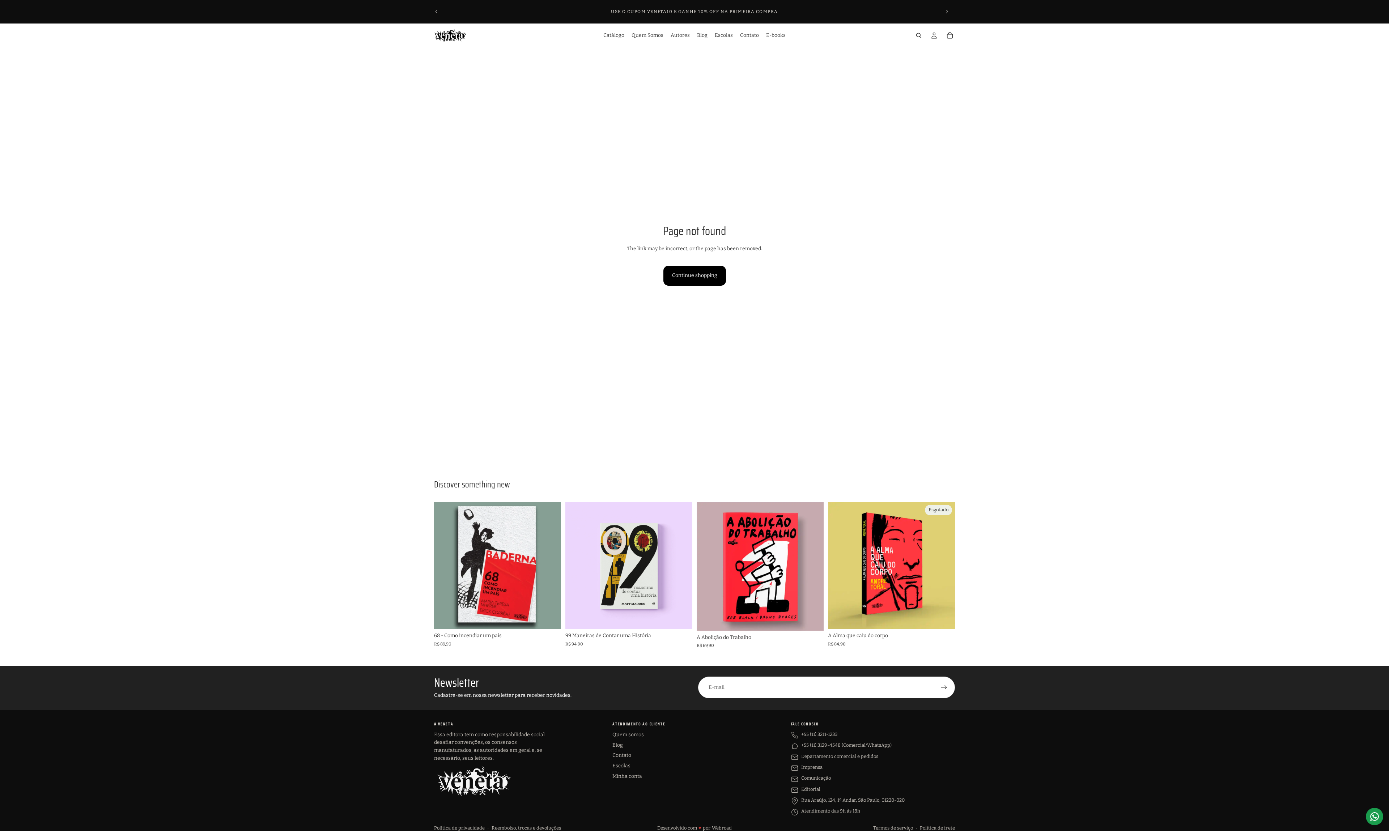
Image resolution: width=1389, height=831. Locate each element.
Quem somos (628, 735)
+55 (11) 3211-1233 (819, 734)
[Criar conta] (944, 687)
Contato (621, 755)
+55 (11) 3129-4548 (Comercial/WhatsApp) (846, 745)
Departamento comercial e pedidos (839, 756)
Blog (617, 745)
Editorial (810, 789)
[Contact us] (1374, 816)
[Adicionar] (549, 618)
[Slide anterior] (437, 12)
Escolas (621, 766)
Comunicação (816, 778)
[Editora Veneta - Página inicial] (474, 781)
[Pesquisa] (919, 35)
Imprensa (812, 767)
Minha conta (627, 776)
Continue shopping (694, 275)
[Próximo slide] (947, 12)
